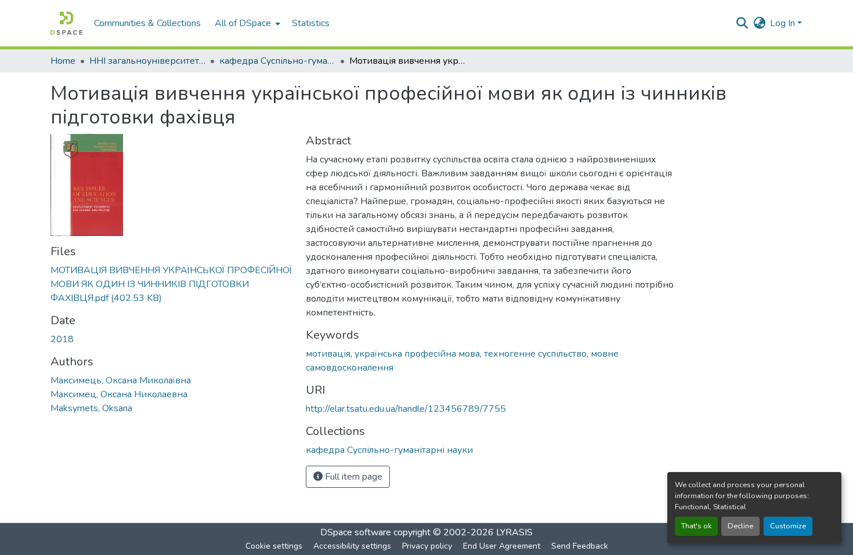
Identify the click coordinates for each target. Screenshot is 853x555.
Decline (740, 526)
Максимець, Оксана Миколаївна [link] (120, 380)
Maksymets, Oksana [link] (91, 408)
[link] (171, 284)
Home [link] (62, 61)
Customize (788, 526)
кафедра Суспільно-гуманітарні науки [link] (277, 61)
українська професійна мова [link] (417, 353)
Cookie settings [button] (273, 546)
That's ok (696, 526)
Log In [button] (783, 23)
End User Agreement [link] (501, 546)
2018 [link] (62, 339)
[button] (66, 23)
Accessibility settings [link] (352, 546)
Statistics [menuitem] (311, 23)
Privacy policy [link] (427, 546)
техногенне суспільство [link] (535, 353)
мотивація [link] (328, 353)
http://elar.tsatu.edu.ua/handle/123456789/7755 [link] (406, 408)
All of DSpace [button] (243, 23)
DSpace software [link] (355, 532)
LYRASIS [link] (514, 532)
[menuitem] (246, 23)
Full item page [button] (352, 476)
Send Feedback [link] (579, 546)
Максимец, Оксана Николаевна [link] (118, 394)
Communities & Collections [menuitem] (147, 23)
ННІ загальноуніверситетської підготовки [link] (147, 61)
